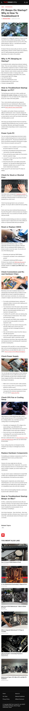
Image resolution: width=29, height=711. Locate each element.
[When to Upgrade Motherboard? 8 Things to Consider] (14, 620)
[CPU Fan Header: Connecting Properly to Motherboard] (14, 643)
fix (3, 527)
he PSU (17, 392)
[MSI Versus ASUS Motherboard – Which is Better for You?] (14, 596)
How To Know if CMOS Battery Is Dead (11, 562)
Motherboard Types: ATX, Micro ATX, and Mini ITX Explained (14, 678)
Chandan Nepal (5, 563)
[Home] (10, 3)
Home (4, 693)
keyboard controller (21, 194)
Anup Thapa (4, 586)
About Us (17, 693)
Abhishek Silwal (6, 18)
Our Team (5, 696)
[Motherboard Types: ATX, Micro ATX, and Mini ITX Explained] (14, 667)
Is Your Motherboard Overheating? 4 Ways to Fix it (14, 584)
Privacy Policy (6, 699)
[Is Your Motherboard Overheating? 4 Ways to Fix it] (14, 574)
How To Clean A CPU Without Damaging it (15, 351)
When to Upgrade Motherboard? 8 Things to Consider (12, 630)
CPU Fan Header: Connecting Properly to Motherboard (11, 654)
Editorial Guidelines (20, 696)
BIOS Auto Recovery (19, 262)
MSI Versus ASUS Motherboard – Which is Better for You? (13, 607)
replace (13, 392)
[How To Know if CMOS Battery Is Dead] (14, 552)
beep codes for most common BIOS (13, 107)
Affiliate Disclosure (19, 699)
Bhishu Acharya (5, 633)
